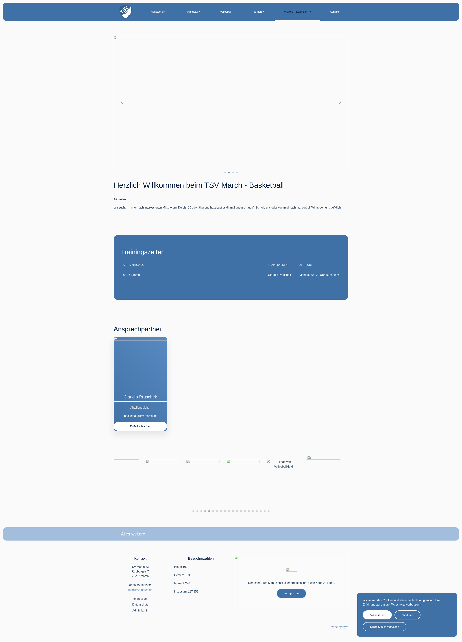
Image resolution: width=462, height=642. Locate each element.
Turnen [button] (258, 11)
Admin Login (140, 610)
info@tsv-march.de (140, 589)
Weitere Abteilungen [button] (295, 11)
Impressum (140, 598)
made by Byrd (339, 626)
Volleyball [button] (225, 11)
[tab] (225, 172)
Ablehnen (407, 614)
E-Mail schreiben (140, 426)
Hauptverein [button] (158, 11)
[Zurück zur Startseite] (126, 12)
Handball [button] (192, 11)
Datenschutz (140, 604)
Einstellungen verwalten (384, 626)
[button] (122, 102)
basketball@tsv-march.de (140, 415)
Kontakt (334, 11)
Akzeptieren (291, 593)
